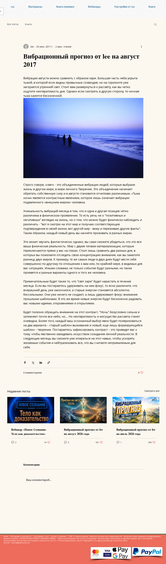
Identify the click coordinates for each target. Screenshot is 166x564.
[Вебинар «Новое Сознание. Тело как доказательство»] (30, 410)
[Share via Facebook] (24, 362)
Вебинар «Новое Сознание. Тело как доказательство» (29, 431)
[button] (155, 24)
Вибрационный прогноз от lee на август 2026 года (83, 431)
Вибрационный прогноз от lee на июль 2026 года (135, 431)
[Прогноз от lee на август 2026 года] (83, 410)
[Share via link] (48, 362)
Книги (28, 24)
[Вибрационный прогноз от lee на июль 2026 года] (136, 410)
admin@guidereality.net (20, 543)
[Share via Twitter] (32, 362)
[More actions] (141, 46)
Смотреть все (152, 390)
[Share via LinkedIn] (40, 362)
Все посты (12, 24)
